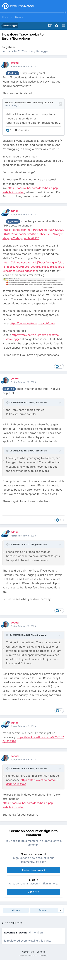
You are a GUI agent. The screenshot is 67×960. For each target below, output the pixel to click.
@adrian (12, 73)
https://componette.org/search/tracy (32, 323)
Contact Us (28, 951)
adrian (39, 402)
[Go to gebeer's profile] (5, 65)
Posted (23, 66)
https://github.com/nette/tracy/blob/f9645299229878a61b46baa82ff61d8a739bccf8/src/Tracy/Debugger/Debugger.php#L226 (33, 234)
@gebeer (13, 221)
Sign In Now (33, 891)
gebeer (10, 47)
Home (5, 17)
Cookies (41, 951)
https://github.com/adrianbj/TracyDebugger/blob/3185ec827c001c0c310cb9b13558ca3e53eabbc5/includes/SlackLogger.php (33, 266)
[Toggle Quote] (7, 402)
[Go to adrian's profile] (5, 213)
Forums (19, 17)
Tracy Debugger (38, 51)
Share (17, 910)
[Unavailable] (33, 282)
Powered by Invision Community (33, 955)
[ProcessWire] (18, 6)
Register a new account (33, 870)
